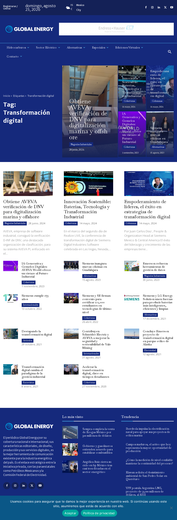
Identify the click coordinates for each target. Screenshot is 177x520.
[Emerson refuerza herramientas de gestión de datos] (131, 266)
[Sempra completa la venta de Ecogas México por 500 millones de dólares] (70, 432)
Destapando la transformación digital (37, 332)
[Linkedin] (159, 8)
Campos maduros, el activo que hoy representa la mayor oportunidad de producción (148, 448)
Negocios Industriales (81, 144)
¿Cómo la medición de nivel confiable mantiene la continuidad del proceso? (149, 461)
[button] (170, 52)
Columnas (157, 100)
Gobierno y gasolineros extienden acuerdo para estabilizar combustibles (98, 449)
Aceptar (70, 513)
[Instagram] (152, 8)
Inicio (6, 95)
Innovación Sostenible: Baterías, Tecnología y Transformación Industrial (87, 209)
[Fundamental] (116, 29)
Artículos (27, 340)
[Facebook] (146, 8)
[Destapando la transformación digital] (10, 334)
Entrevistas (28, 382)
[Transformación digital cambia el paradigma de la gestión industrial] (10, 369)
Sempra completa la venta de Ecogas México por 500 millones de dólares (99, 432)
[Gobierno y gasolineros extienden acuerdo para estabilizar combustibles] (70, 449)
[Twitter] (165, 8)
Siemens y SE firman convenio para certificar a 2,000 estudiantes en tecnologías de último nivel (97, 304)
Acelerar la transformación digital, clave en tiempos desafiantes (95, 372)
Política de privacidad (99, 513)
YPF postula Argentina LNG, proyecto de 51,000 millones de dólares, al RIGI (145, 491)
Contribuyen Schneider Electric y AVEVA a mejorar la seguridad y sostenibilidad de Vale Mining (96, 339)
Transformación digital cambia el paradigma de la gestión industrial (33, 372)
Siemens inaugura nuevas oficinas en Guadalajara (94, 266)
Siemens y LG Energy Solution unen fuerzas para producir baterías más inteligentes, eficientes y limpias (158, 302)
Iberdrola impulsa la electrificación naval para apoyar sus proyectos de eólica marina (148, 432)
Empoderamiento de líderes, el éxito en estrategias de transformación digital (147, 209)
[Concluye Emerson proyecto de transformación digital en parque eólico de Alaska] (131, 334)
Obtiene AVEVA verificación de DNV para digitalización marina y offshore (23, 209)
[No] (171, 508)
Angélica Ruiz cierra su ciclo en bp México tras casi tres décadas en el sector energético (97, 467)
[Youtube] (172, 8)
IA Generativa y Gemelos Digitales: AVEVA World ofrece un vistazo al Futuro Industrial (36, 269)
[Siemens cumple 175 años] (10, 298)
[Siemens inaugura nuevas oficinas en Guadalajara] (160, 134)
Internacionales (30, 304)
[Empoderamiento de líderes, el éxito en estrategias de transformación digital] (160, 88)
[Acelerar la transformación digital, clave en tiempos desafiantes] (71, 369)
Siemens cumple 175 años (35, 297)
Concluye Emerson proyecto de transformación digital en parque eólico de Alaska (158, 337)
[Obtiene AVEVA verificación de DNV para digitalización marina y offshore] (90, 111)
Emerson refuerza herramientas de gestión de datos (155, 266)
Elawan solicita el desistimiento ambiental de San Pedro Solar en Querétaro (146, 476)
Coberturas (129, 100)
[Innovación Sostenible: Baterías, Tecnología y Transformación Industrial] (132, 88)
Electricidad (150, 350)
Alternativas (158, 146)
